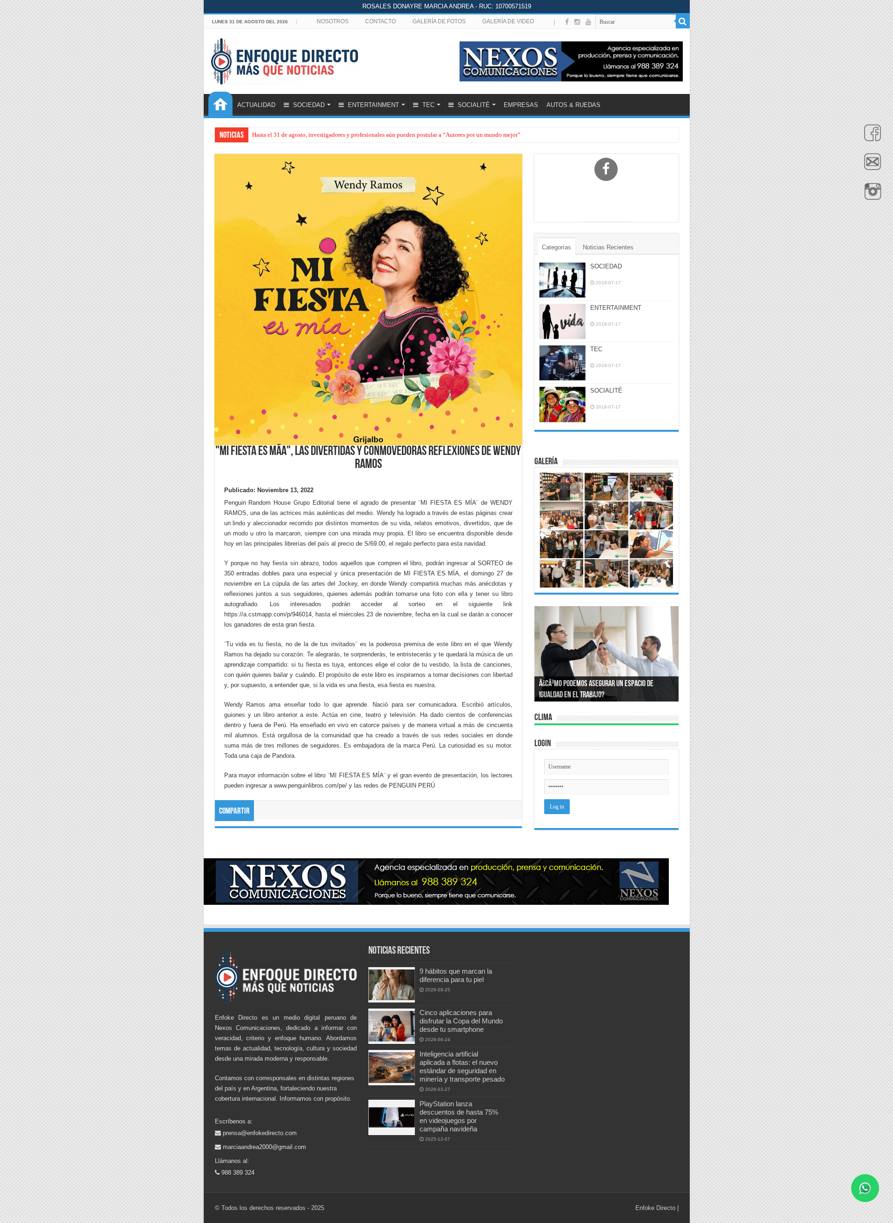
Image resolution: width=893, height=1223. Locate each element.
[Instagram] (577, 21)
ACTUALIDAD (256, 104)
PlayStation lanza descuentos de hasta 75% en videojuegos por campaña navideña (459, 1116)
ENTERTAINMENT (372, 104)
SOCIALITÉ (473, 104)
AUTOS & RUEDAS (573, 104)
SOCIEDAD (308, 104)
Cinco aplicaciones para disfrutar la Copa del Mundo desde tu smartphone (461, 1021)
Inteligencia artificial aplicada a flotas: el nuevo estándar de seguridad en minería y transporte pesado (462, 1066)
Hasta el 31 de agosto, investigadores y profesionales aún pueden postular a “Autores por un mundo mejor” (386, 134)
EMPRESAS (521, 104)
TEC (427, 104)
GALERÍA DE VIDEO (508, 21)
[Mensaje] (870, 167)
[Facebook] (870, 138)
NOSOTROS (332, 21)
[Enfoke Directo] (284, 59)
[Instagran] (870, 196)
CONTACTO (380, 21)
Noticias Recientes (608, 247)
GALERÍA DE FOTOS (439, 21)
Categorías (556, 247)
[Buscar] (683, 21)
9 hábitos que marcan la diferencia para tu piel (456, 975)
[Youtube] (588, 21)
